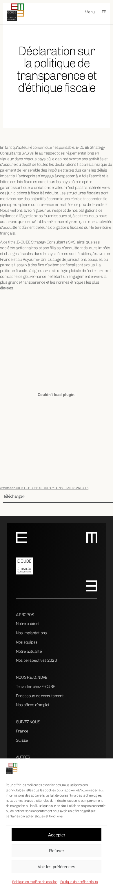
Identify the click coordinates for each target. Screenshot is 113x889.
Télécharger (14, 496)
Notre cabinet (28, 623)
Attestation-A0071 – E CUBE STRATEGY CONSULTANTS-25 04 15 (44, 488)
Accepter (56, 834)
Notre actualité (29, 651)
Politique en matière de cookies (34, 882)
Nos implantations (31, 633)
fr (104, 12)
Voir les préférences (56, 866)
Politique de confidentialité (79, 882)
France (22, 731)
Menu (90, 12)
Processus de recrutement (40, 695)
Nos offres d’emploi (32, 704)
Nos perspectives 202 (35, 660)
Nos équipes (27, 642)
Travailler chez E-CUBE (35, 686)
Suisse (22, 740)
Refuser (56, 850)
